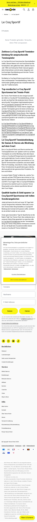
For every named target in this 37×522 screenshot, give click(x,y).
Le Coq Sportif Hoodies (9, 123)
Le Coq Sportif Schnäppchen (11, 221)
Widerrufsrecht (31, 445)
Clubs (3, 393)
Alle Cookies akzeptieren (18, 279)
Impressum (18, 445)
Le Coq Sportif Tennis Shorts (16, 113)
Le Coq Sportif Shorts (23, 128)
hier (24, 265)
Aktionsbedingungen (11, 518)
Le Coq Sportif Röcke (22, 126)
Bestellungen (5, 375)
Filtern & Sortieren (27, 518)
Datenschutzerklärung (8, 445)
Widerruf (4, 351)
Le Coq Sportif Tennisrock (12, 104)
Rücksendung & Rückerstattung (10, 424)
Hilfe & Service (5, 371)
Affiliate (4, 382)
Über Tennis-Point (6, 413)
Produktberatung (6, 428)
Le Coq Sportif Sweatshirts (10, 132)
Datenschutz (7, 269)
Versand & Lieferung (7, 421)
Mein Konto (5, 406)
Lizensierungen (6, 354)
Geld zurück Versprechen (9, 358)
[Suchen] (24, 9)
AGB (24, 445)
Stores (3, 417)
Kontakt (4, 410)
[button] (2, 9)
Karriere (4, 386)
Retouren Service (6, 378)
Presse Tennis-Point (7, 432)
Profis (15, 175)
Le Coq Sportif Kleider (24, 123)
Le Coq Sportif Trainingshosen (15, 134)
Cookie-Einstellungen (7, 362)
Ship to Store (5, 397)
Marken (6, 14)
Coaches (4, 389)
